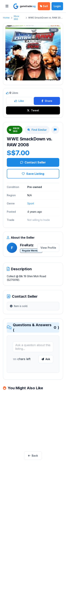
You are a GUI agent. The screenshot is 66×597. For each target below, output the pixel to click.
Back (35, 455)
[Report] (55, 130)
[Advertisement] (33, 421)
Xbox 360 (16, 17)
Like (21, 100)
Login (57, 6)
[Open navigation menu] (7, 6)
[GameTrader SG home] (24, 6)
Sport (30, 203)
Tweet (35, 110)
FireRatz (27, 245)
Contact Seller (35, 162)
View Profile (48, 247)
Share (48, 100)
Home (6, 17)
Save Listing (35, 174)
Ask (47, 359)
